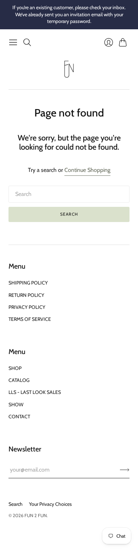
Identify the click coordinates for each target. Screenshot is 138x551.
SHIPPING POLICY (28, 283)
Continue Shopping (87, 170)
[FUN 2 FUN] (69, 69)
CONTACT (19, 416)
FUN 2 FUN (35, 515)
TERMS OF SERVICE (29, 319)
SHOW (15, 404)
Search (69, 214)
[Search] (27, 42)
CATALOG (18, 380)
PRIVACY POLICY (26, 307)
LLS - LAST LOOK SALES (34, 392)
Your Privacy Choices (50, 504)
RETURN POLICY (26, 295)
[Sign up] (125, 470)
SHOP (15, 368)
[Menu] (13, 42)
